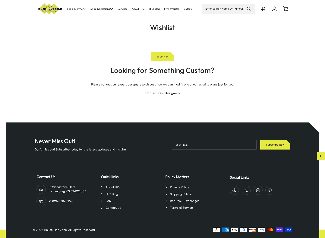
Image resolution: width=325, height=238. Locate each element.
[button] (76, 9)
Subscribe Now (275, 144)
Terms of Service (181, 208)
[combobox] (228, 9)
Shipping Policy (180, 194)
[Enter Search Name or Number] (249, 9)
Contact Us (113, 208)
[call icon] (263, 9)
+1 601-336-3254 (268, 12)
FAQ (108, 201)
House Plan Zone (55, 230)
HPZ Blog (112, 194)
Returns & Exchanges (184, 201)
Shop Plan (162, 56)
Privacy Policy (179, 187)
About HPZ (113, 187)
